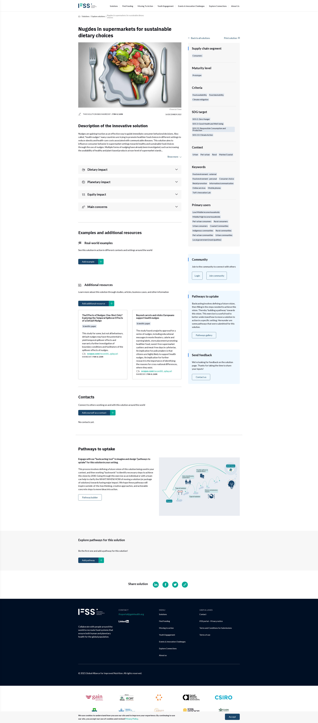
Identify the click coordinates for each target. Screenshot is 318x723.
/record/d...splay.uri (102, 353)
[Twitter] (175, 585)
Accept (232, 716)
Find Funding (127, 6)
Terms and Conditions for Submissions (215, 628)
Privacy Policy (131, 719)
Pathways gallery (204, 335)
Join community (216, 275)
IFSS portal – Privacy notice (211, 621)
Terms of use (204, 635)
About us (235, 6)
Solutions (114, 6)
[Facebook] (165, 585)
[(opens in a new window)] (124, 621)
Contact (202, 614)
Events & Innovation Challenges (191, 6)
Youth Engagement (166, 6)
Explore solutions (98, 16)
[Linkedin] (156, 585)
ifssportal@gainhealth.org (131, 614)
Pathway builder (90, 497)
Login (197, 275)
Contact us (201, 377)
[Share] (185, 585)
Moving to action (145, 6)
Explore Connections (218, 6)
